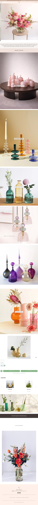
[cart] (37, 2)
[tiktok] (19, 492)
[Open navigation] (1, 2)
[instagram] (18, 492)
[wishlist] (35, 2)
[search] (34, 2)
